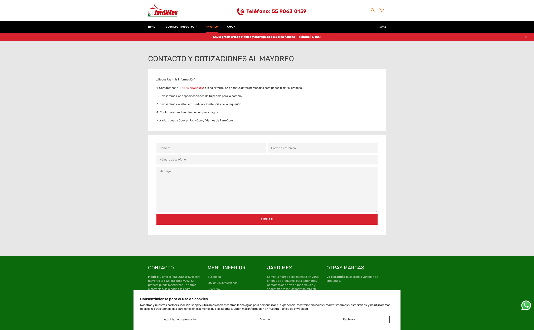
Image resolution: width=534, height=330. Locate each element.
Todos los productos (179, 26)
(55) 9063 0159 (181, 277)
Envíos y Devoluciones (222, 283)
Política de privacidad (294, 309)
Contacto (214, 289)
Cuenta (381, 26)
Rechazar (349, 319)
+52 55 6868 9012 (192, 88)
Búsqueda (214, 277)
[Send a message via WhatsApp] (526, 305)
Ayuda (231, 26)
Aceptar (264, 319)
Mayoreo (212, 26)
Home (151, 26)
